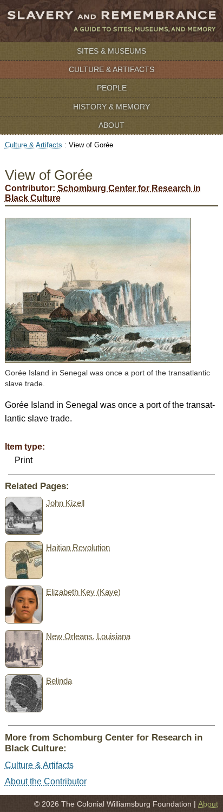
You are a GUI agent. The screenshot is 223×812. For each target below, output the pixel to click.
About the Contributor (46, 781)
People (112, 87)
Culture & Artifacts (111, 69)
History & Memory (111, 106)
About (111, 125)
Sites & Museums (111, 51)
